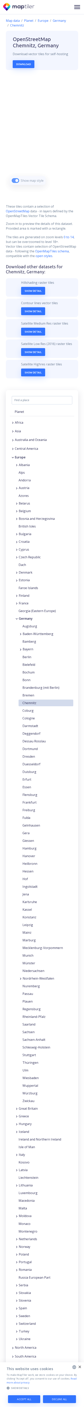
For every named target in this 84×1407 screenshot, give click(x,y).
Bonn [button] (26, 680)
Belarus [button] (24, 503)
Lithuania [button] (26, 1185)
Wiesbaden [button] (30, 1078)
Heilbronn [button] (29, 863)
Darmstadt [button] (30, 726)
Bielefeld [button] (28, 664)
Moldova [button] (25, 1216)
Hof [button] (25, 879)
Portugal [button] (25, 1262)
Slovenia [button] (25, 1300)
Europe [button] (20, 457)
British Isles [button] (27, 526)
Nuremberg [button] (31, 986)
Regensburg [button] (31, 1009)
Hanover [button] (28, 856)
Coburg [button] (28, 710)
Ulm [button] (25, 1070)
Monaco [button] (24, 1224)
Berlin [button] (26, 657)
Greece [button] (24, 1116)
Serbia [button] (23, 1285)
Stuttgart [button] (29, 1055)
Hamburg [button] (29, 848)
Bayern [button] (28, 649)
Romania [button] (25, 1269)
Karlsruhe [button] (29, 902)
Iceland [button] (24, 1132)
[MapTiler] (19, 7)
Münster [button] (28, 963)
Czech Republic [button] (30, 557)
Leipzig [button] (27, 925)
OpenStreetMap (17, 211)
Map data (13, 20)
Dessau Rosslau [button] (34, 741)
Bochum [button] (28, 672)
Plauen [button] (27, 1001)
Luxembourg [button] (28, 1193)
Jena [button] (25, 894)
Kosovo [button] (24, 1162)
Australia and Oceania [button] (31, 440)
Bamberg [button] (29, 641)
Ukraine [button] (24, 1339)
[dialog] (42, 1384)
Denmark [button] (25, 572)
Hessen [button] (27, 871)
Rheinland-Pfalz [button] (34, 1017)
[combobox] (74, 1367)
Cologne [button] (28, 718)
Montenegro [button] (28, 1231)
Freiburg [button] (28, 810)
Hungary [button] (25, 1124)
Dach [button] (22, 565)
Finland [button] (24, 595)
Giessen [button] (28, 841)
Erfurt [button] (26, 779)
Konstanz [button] (29, 917)
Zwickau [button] (28, 1101)
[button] (77, 7)
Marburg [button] (29, 940)
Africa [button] (19, 422)
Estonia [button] (24, 580)
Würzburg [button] (30, 1093)
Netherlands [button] (28, 1239)
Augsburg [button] (29, 626)
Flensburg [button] (29, 795)
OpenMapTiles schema (52, 251)
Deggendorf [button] (31, 733)
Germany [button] (26, 618)
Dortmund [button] (30, 749)
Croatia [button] (24, 541)
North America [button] (25, 1347)
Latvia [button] (23, 1170)
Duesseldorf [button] (31, 764)
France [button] (24, 603)
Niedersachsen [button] (33, 971)
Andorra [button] (25, 480)
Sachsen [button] (28, 1032)
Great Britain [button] (28, 1108)
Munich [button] (27, 955)
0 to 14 (68, 237)
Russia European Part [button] (34, 1277)
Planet (28, 20)
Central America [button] (26, 448)
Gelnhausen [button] (31, 825)
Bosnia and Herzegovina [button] (37, 518)
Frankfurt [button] (29, 802)
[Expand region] (13, 422)
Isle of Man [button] (27, 1147)
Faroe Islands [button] (28, 588)
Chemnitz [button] (29, 703)
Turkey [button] (24, 1331)
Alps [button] (22, 472)
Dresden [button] (28, 756)
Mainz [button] (26, 932)
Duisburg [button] (29, 772)
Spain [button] (23, 1308)
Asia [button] (18, 431)
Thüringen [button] (30, 1062)
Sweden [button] (24, 1316)
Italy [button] (22, 1154)
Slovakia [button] (25, 1293)
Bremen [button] (28, 695)
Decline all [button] (59, 1399)
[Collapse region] (13, 457)
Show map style (32, 180)
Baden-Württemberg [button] (38, 634)
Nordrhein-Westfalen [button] (38, 978)
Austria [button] (24, 488)
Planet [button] (19, 412)
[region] (42, 132)
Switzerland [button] (27, 1323)
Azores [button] (24, 496)
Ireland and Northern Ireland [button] (40, 1139)
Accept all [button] (24, 1399)
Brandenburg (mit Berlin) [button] (40, 687)
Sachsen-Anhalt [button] (33, 1039)
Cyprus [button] (24, 549)
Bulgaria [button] (25, 534)
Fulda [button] (26, 818)
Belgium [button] (25, 511)
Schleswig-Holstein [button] (36, 1047)
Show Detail (33, 290)
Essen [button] (26, 787)
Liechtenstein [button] (28, 1177)
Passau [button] (27, 994)
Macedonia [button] (27, 1200)
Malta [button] (23, 1208)
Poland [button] (24, 1254)
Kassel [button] (27, 909)
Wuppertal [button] (30, 1085)
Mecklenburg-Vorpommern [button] (42, 948)
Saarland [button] (28, 1024)
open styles (44, 256)
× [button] (79, 1367)
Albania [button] (24, 465)
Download (23, 64)
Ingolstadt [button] (30, 886)
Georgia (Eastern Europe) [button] (37, 611)
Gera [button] (25, 833)
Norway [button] (24, 1247)
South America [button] (25, 1356)
